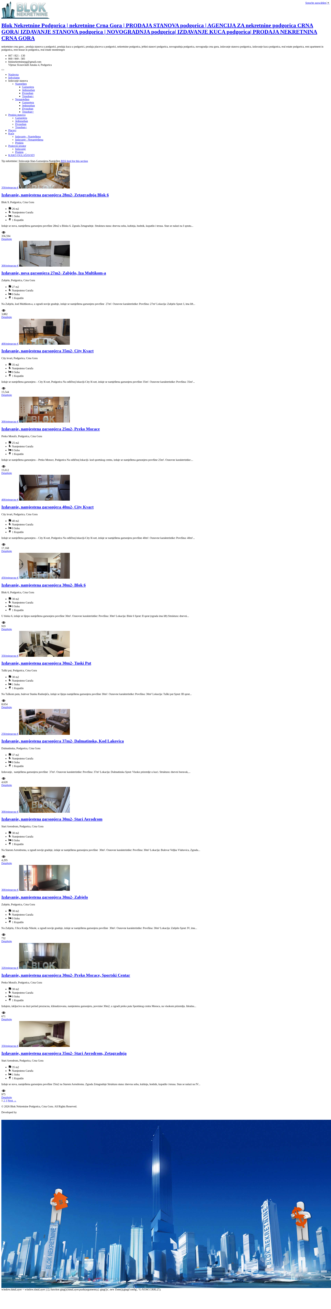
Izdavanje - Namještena (28, 136)
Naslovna (13, 74)
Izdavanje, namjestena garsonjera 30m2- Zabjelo (44, 897)
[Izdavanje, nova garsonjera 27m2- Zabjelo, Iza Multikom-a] (44, 265)
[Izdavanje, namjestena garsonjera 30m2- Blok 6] (44, 577)
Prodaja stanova (17, 114)
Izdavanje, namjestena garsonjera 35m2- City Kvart (47, 351)
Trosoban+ (28, 96)
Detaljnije (6, 239)
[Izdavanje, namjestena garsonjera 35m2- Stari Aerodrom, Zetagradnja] (44, 1045)
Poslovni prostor (17, 145)
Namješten (21, 83)
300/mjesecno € (9, 265)
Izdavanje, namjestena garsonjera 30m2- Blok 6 (43, 585)
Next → (12, 1100)
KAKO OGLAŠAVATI (21, 155)
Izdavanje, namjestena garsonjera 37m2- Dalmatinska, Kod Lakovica (62, 741)
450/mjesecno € (9, 577)
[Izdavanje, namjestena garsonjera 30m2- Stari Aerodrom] (44, 811)
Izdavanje (20, 149)
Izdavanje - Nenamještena (29, 139)
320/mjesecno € (9, 967)
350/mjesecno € (9, 187)
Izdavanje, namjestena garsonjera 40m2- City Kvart (47, 507)
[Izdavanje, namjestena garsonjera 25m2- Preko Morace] (44, 421)
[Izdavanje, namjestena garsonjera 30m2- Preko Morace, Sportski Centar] (44, 967)
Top (3, 1118)
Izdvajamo (14, 77)
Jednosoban (28, 90)
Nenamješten (22, 99)
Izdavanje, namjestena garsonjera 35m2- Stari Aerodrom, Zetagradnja (64, 1053)
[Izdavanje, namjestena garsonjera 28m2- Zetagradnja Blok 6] (44, 187)
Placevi (12, 130)
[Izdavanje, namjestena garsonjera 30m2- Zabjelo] (44, 889)
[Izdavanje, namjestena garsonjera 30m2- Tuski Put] (44, 655)
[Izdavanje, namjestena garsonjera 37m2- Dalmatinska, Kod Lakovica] (44, 733)
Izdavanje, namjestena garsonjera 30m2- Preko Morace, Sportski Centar (65, 975)
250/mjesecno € (9, 733)
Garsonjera (28, 86)
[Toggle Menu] (2, 69)
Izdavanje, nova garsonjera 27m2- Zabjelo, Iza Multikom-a (53, 273)
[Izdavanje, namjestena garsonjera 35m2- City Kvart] (44, 343)
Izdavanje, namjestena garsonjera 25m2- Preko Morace (50, 429)
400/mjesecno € (9, 343)
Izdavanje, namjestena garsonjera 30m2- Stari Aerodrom (51, 819)
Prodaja (19, 142)
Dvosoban (27, 93)
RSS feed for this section (74, 161)
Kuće (11, 133)
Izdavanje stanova (18, 80)
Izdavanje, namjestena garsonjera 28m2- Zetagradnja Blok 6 (55, 195)
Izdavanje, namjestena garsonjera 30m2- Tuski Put (46, 663)
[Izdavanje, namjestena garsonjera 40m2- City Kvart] (44, 499)
